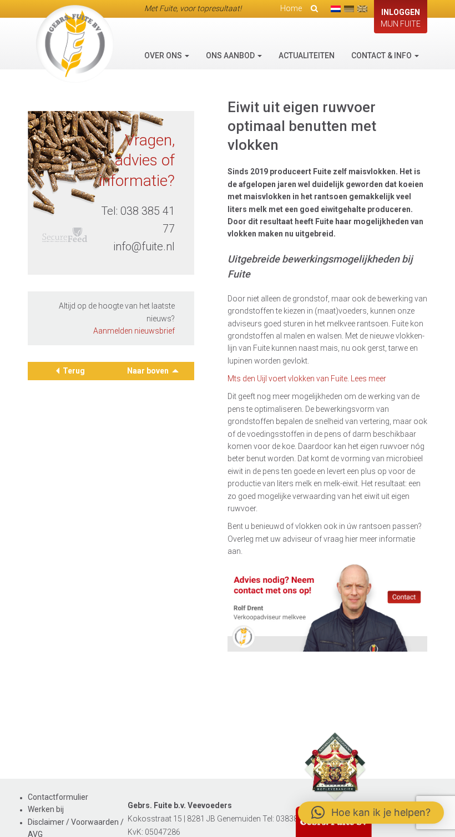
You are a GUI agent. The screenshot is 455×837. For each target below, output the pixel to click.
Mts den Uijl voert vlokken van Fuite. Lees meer (307, 378)
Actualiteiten (307, 55)
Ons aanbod (231, 55)
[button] (371, 812)
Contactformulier (58, 797)
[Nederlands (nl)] (336, 9)
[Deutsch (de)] (349, 9)
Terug (74, 370)
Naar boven (148, 370)
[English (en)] (362, 9)
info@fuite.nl (144, 246)
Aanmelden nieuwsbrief (134, 330)
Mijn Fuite (401, 18)
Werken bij (46, 809)
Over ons (164, 55)
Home (291, 8)
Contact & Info (382, 55)
